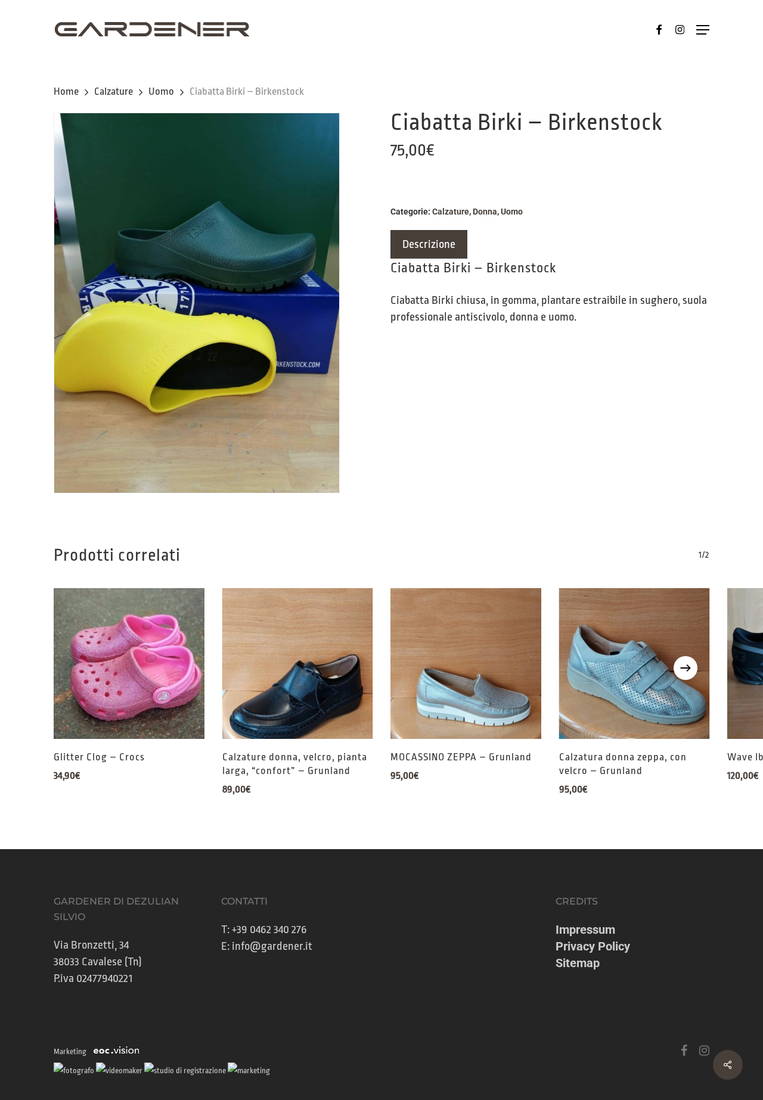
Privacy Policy (593, 946)
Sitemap (578, 963)
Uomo (161, 91)
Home (66, 91)
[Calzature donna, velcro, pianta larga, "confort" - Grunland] (297, 663)
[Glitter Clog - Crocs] (129, 663)
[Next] (685, 668)
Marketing (70, 1051)
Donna (485, 211)
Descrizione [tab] (428, 244)
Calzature (113, 91)
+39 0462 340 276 (269, 929)
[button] (702, 30)
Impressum (585, 929)
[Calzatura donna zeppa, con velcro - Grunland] (634, 663)
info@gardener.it (272, 946)
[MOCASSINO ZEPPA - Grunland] (465, 663)
